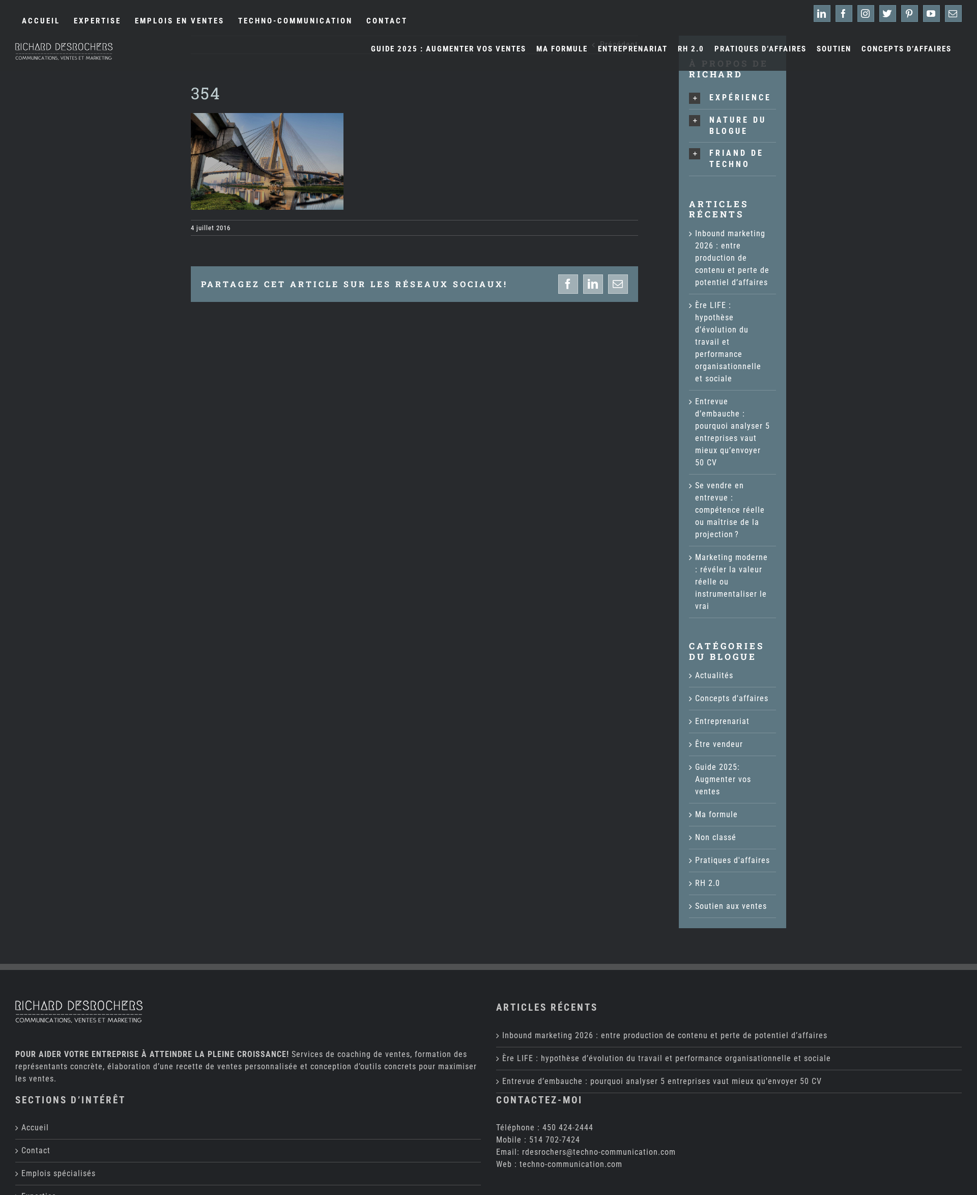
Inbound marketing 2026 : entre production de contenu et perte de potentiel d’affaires (732, 258)
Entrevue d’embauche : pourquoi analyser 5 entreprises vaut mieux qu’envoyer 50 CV (662, 1081)
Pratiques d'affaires (732, 860)
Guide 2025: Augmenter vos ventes (723, 779)
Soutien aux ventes (731, 906)
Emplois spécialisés (58, 1173)
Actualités (714, 675)
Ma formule (716, 814)
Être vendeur (719, 744)
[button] (732, 98)
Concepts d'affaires (731, 698)
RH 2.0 (707, 883)
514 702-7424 (554, 1140)
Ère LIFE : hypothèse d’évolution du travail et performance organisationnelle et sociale (728, 341)
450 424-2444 (567, 1127)
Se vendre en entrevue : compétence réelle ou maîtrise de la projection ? (730, 510)
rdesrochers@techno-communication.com (599, 1152)
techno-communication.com (571, 1164)
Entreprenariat (722, 721)
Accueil (35, 1127)
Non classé (715, 837)
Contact (35, 1150)
